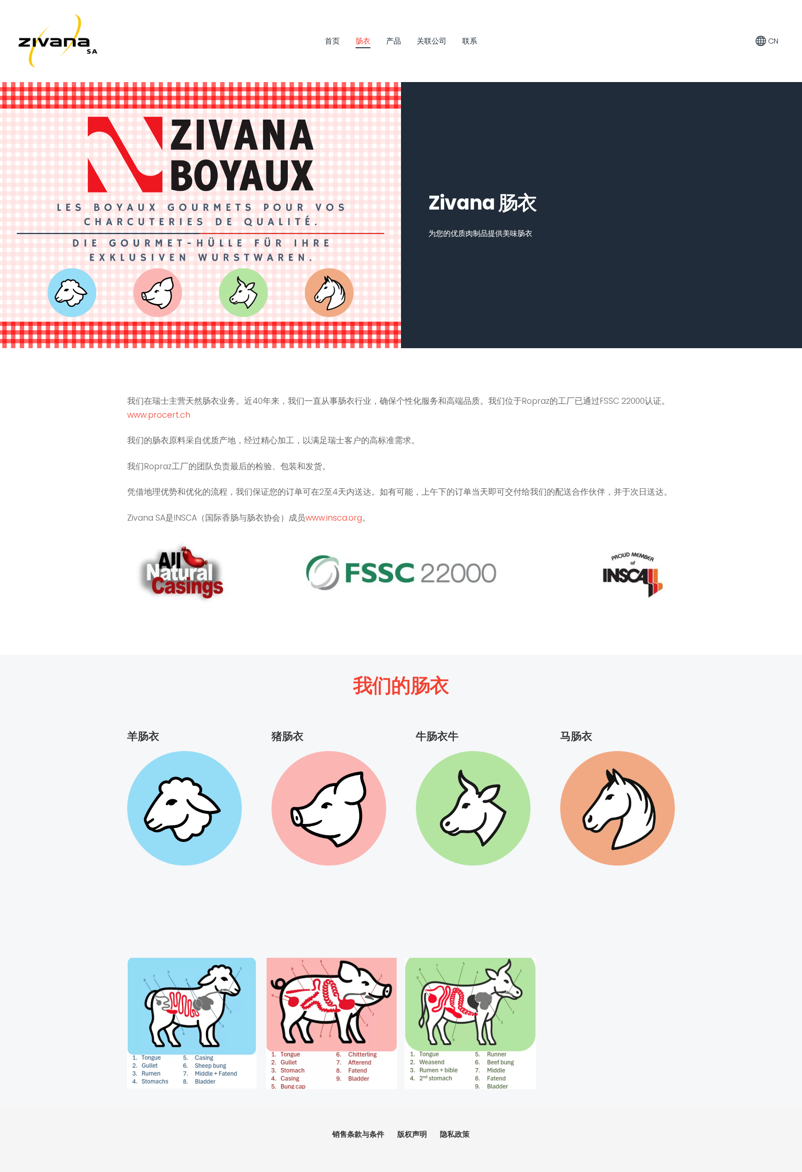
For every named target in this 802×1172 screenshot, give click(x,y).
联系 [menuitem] (469, 41)
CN (772, 41)
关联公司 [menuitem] (431, 41)
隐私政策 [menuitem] (455, 1134)
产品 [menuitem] (393, 41)
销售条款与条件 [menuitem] (358, 1134)
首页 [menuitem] (332, 41)
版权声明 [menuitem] (412, 1134)
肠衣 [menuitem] (363, 41)
